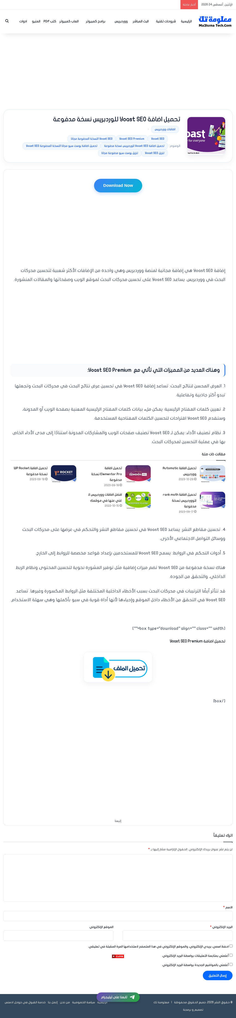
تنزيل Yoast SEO (154, 153)
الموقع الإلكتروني (101, 927)
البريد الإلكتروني (221, 927)
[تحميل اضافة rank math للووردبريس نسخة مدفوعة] (212, 500)
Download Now (118, 185)
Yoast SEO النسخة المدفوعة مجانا (91, 138)
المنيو (36, 21)
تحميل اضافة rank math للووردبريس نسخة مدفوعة (179, 500)
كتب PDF (50, 21)
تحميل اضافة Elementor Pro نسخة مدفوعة (106, 474)
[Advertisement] (118, 70)
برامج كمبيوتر (95, 21)
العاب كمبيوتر (69, 21)
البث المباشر (141, 21)
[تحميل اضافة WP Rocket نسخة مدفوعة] (63, 474)
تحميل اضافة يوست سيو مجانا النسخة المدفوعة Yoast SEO (61, 145)
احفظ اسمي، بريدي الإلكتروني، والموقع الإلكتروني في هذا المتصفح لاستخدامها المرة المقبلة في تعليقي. (158, 946)
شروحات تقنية (166, 21)
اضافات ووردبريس (165, 129)
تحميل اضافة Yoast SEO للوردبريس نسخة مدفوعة (134, 145)
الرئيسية (186, 21)
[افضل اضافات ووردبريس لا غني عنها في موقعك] (138, 500)
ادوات (23, 21)
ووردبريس (121, 21)
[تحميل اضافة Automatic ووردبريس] (212, 474)
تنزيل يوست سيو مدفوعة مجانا (119, 153)
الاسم (228, 907)
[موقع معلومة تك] (215, 21)
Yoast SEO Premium (131, 138)
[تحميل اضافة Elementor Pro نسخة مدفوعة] (138, 474)
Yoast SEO (157, 138)
